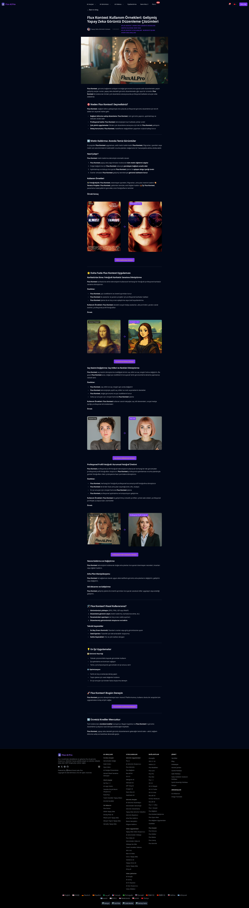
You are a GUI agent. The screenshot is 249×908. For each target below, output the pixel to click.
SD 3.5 (128, 776)
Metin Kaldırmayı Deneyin (124, 260)
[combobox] (235, 4)
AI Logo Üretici (108, 786)
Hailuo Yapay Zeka (132, 866)
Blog (172, 761)
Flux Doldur (152, 834)
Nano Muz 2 (144, 4)
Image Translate (176, 797)
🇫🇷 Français (116, 895)
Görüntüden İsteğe (109, 761)
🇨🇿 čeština (171, 895)
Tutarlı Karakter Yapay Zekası (112, 798)
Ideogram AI (130, 779)
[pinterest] (65, 767)
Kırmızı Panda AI (154, 799)
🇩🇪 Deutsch (86, 895)
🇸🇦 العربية (106, 895)
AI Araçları (90, 4)
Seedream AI (130, 795)
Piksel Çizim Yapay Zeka (111, 818)
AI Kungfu (129, 876)
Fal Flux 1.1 (107, 783)
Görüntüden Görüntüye (133, 806)
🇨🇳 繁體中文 (161, 895)
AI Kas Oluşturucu (132, 886)
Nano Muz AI (130, 792)
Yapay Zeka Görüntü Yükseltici (136, 812)
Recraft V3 (152, 795)
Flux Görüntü (130, 767)
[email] (59, 767)
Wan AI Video (130, 853)
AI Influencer (175, 794)
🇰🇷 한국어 (113, 898)
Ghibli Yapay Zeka (109, 811)
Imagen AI (129, 789)
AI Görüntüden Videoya (133, 835)
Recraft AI (129, 773)
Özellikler (152, 823)
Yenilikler (174, 758)
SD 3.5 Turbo (153, 789)
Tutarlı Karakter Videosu (134, 847)
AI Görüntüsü (104, 4)
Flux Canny (152, 840)
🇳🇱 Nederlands (124, 898)
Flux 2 (154, 3)
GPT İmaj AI (130, 786)
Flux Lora (152, 771)
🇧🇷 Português (128, 895)
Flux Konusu (153, 831)
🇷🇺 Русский (139, 895)
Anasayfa (152, 758)
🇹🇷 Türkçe (145, 898)
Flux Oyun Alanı (154, 817)
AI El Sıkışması (130, 883)
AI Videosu (118, 4)
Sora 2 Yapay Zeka (132, 857)
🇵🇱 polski (135, 898)
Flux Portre (106, 808)
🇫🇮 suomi (103, 898)
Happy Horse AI (131, 863)
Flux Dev (151, 777)
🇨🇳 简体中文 (150, 895)
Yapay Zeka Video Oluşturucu (135, 832)
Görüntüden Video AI (133, 841)
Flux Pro (151, 774)
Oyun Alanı (107, 767)
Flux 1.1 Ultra (153, 805)
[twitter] (62, 767)
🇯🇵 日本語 (75, 895)
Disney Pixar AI (108, 815)
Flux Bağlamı (130, 770)
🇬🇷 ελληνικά (182, 895)
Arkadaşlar (174, 764)
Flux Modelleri (153, 767)
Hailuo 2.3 (152, 764)
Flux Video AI (130, 838)
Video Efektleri (130, 889)
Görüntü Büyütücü (132, 815)
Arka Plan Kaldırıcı (132, 818)
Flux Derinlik (153, 843)
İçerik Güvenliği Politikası (179, 782)
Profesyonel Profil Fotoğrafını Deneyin (124, 554)
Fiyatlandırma (132, 4)
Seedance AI (130, 860)
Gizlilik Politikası (176, 771)
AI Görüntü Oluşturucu (133, 764)
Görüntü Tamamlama (133, 809)
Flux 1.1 (151, 780)
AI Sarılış (129, 880)
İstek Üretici (107, 764)
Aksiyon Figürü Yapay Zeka (112, 821)
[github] (67, 767)
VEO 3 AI (129, 850)
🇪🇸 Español (96, 895)
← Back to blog (92, 10)
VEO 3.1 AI (152, 761)
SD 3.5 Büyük (153, 786)
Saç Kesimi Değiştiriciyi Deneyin (124, 458)
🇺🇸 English (66, 895)
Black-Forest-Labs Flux (75, 770)
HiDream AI (130, 783)
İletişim (173, 785)
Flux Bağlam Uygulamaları (157, 820)
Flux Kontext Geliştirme (156, 814)
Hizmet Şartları (176, 767)
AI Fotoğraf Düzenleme (110, 770)
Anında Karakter (108, 801)
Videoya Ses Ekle (131, 844)
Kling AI (128, 869)
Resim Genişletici (131, 821)
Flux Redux (152, 837)
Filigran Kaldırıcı (131, 824)
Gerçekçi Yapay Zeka (110, 824)
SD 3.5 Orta (152, 792)
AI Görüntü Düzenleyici (133, 802)
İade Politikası (176, 774)
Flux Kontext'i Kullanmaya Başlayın (124, 706)
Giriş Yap (243, 4)
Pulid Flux (106, 795)
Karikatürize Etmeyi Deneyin (124, 361)
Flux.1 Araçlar (153, 808)
